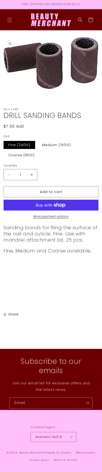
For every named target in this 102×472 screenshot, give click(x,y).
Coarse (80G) (21, 155)
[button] (9, 20)
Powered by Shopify (57, 452)
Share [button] (13, 314)
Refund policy (85, 452)
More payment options (51, 216)
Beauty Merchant (31, 452)
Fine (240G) (19, 145)
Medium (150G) (56, 145)
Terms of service (65, 460)
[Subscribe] (87, 403)
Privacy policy (39, 460)
